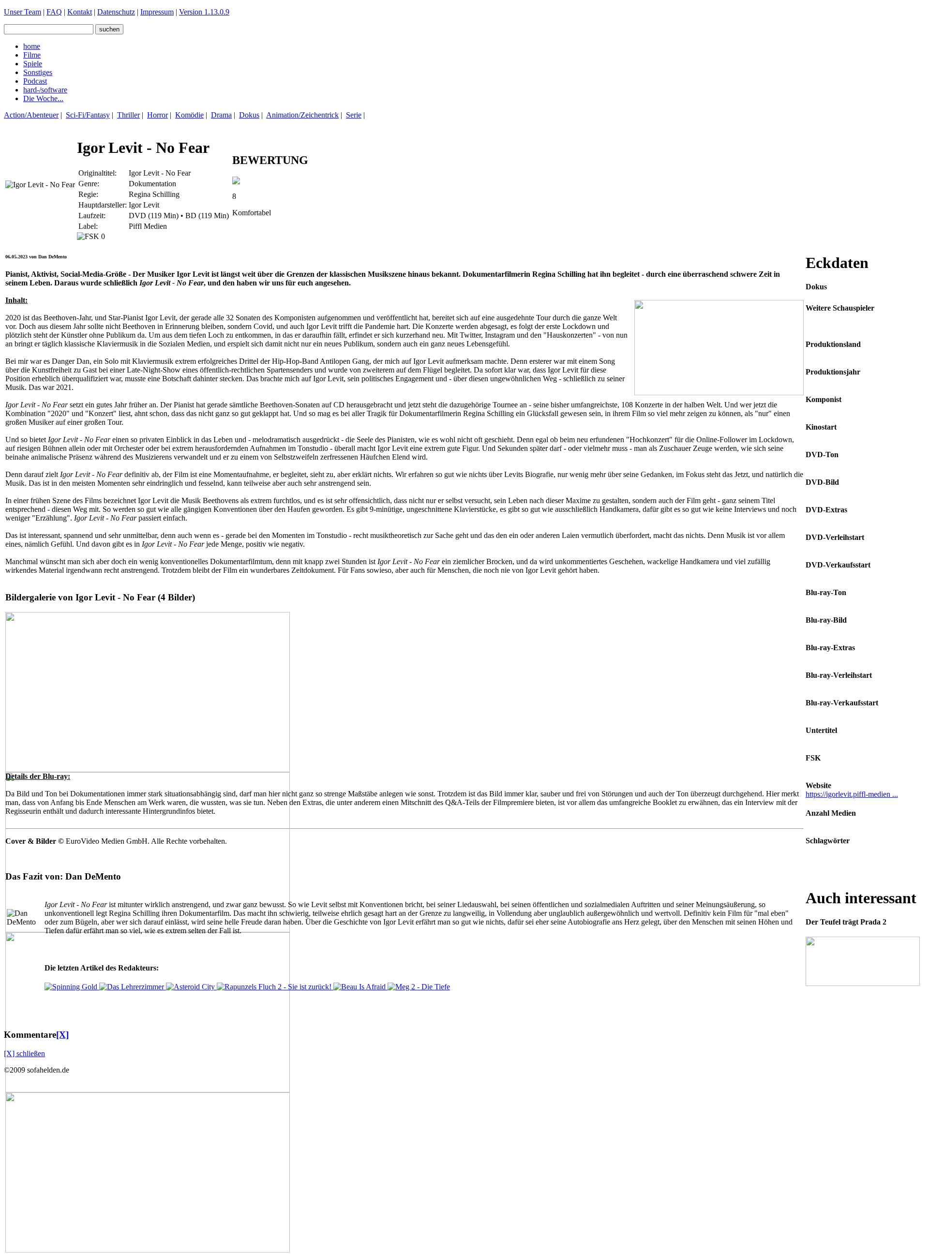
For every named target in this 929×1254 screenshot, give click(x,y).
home (31, 46)
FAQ (54, 12)
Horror (157, 115)
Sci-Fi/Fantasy (88, 115)
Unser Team (22, 12)
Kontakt (79, 12)
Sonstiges (37, 72)
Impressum (157, 12)
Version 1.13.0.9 (204, 12)
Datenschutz (116, 12)
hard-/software (45, 90)
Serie (353, 115)
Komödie (189, 115)
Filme (32, 55)
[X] (62, 1035)
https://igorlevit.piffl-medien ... (852, 794)
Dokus (249, 115)
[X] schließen (24, 1053)
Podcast (35, 81)
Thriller (128, 115)
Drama (221, 115)
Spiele (32, 64)
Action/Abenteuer (31, 115)
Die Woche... (43, 98)
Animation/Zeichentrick (302, 115)
